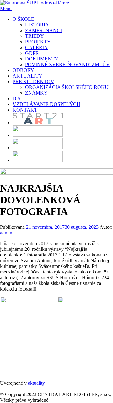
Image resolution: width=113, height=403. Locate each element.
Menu (6, 8)
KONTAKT (25, 109)
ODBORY (23, 70)
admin (6, 232)
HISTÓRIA (37, 24)
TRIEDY (34, 36)
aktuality (36, 383)
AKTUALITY (27, 75)
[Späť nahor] (2, 388)
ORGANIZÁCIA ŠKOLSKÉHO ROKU (67, 87)
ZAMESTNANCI (43, 30)
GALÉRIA (36, 47)
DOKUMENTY (41, 58)
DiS (16, 98)
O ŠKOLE (23, 19)
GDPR (32, 53)
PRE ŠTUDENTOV (33, 81)
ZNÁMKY (36, 92)
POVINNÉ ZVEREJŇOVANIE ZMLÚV (67, 64)
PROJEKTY (38, 41)
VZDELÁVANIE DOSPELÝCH (46, 104)
